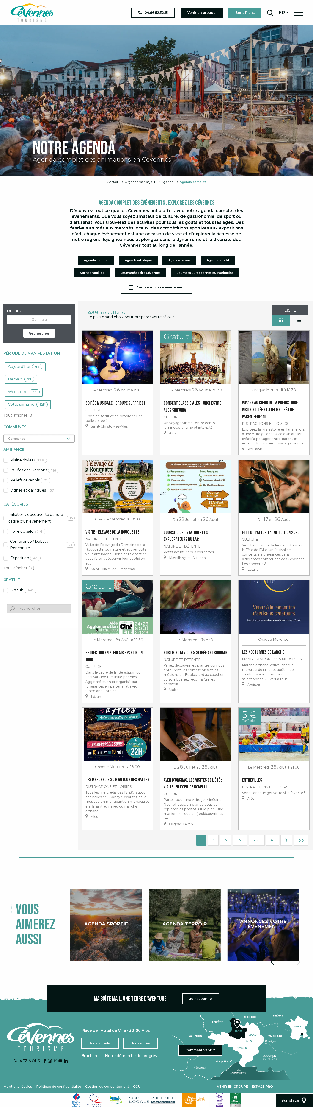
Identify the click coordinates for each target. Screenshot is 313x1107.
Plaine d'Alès (27, 460)
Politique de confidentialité (58, 1086)
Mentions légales (17, 1086)
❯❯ (301, 840)
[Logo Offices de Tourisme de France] (76, 1100)
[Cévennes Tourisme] (31, 12)
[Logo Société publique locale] (152, 1100)
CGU (136, 1086)
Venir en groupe (232, 1086)
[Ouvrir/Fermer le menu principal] (298, 13)
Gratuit (21, 590)
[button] (270, 13)
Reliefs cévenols (28, 480)
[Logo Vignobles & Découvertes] (235, 1100)
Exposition (24, 558)
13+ (240, 840)
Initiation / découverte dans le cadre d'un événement (40, 517)
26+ (256, 840)
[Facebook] (44, 1061)
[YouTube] (60, 1061)
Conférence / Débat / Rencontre (41, 544)
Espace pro (262, 1086)
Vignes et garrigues (32, 490)
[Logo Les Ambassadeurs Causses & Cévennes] (219, 1100)
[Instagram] (50, 1061)
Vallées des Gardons (33, 470)
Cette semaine (26, 404)
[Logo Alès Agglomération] (116, 1100)
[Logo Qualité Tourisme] (95, 1100)
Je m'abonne (200, 999)
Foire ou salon (26, 531)
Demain (19, 379)
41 (273, 840)
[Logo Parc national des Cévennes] (195, 1100)
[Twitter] (55, 1061)
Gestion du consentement (107, 1086)
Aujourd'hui (23, 366)
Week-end (22, 392)
